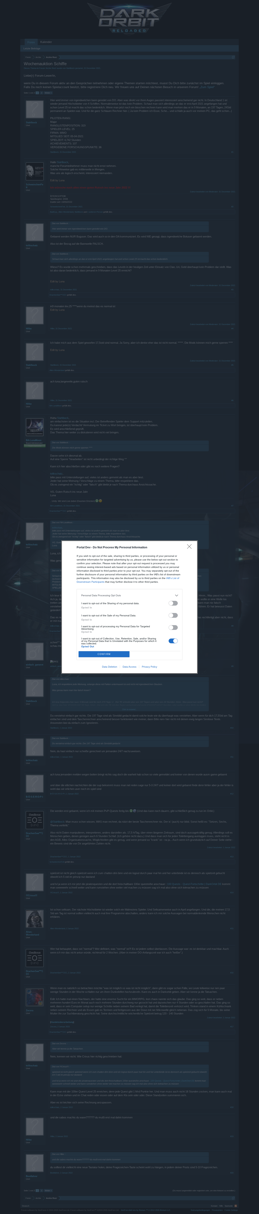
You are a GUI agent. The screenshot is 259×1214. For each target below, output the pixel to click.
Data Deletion (109, 666)
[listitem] (129, 595)
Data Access (129, 666)
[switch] (173, 603)
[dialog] (129, 607)
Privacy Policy (149, 666)
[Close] (190, 547)
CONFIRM (104, 654)
